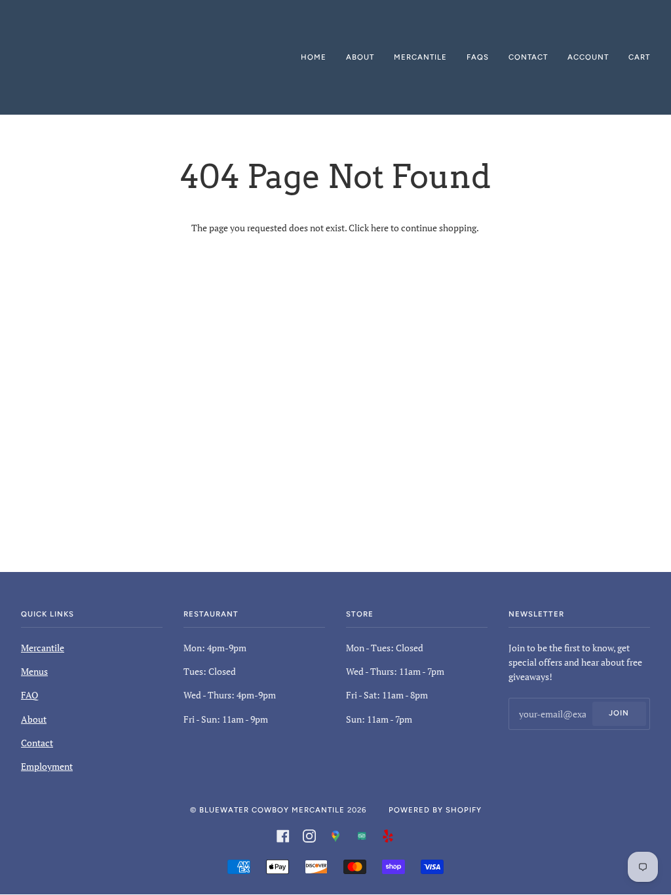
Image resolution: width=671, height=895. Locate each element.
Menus (34, 671)
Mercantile (42, 647)
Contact (37, 742)
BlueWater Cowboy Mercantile (272, 809)
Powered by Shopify (435, 809)
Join (619, 712)
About (34, 719)
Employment (47, 766)
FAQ (29, 695)
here (380, 227)
